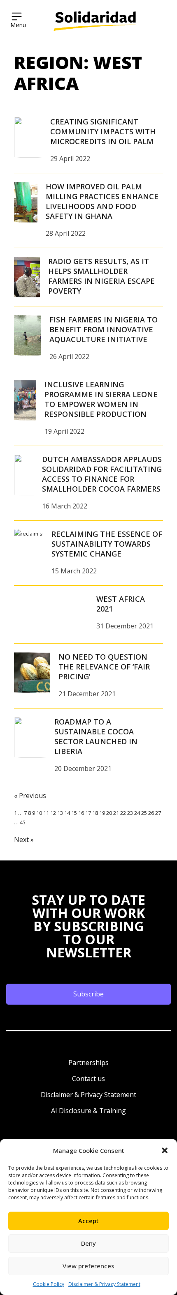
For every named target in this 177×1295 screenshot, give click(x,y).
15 (74, 813)
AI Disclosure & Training (88, 1110)
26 (151, 813)
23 (130, 813)
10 (39, 813)
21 (116, 813)
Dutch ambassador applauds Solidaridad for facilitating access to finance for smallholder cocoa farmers (102, 474)
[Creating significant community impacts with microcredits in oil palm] (28, 137)
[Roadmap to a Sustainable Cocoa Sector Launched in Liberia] (30, 737)
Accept (88, 1221)
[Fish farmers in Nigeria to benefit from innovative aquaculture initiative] (27, 335)
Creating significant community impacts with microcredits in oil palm (103, 131)
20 (109, 813)
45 (23, 822)
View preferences (88, 1266)
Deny (88, 1243)
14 (67, 813)
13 (60, 813)
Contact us (88, 1078)
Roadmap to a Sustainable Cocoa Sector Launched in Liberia (95, 736)
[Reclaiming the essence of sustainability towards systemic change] (28, 549)
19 (102, 813)
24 (137, 813)
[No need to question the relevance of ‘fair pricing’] (32, 672)
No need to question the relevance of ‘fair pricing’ (104, 666)
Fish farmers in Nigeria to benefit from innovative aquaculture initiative (103, 329)
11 (46, 813)
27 (158, 813)
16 (81, 813)
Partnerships (88, 1062)
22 (123, 813)
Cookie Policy (48, 1284)
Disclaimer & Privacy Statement (104, 1284)
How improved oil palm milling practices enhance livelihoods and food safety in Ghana (102, 201)
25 (144, 813)
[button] (165, 1150)
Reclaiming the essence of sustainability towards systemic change (106, 544)
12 (53, 813)
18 (95, 813)
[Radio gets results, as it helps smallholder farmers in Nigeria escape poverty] (27, 276)
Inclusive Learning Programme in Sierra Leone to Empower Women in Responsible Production (101, 399)
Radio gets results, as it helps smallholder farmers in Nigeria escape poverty (101, 276)
